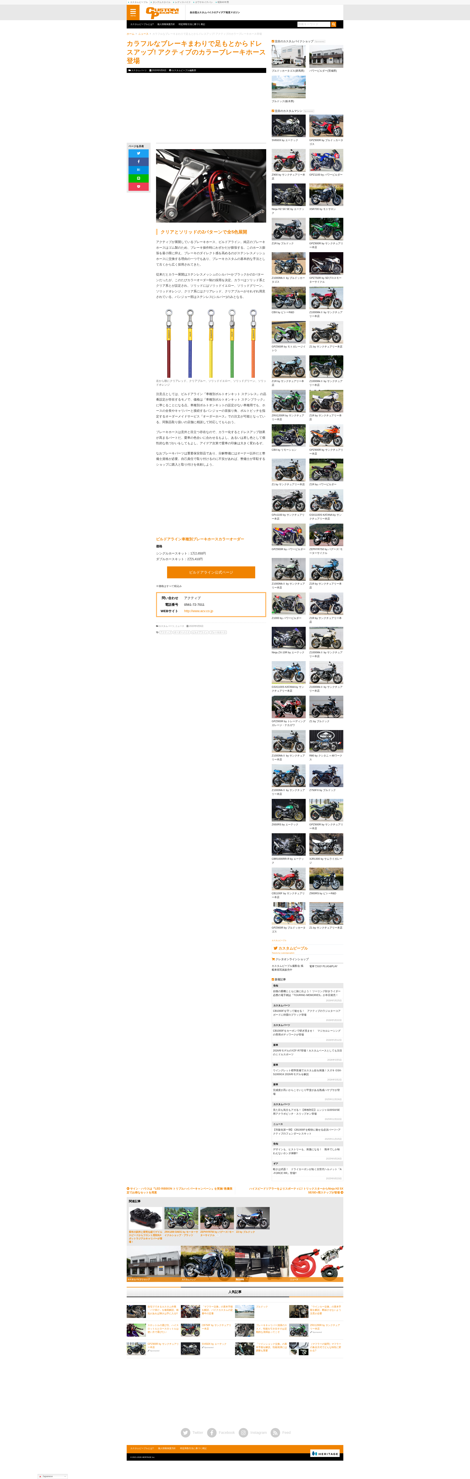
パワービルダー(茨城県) (323, 70)
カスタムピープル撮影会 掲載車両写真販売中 (287, 967)
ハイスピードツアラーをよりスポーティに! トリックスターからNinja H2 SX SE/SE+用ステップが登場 (296, 1190)
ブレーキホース (218, 632)
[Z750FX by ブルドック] (326, 775)
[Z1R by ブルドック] (289, 229)
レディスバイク (183, 2)
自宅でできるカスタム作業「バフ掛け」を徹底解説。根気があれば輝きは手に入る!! (163, 1310)
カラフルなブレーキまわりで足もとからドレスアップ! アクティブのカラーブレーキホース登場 (196, 52)
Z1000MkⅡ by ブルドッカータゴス (288, 279)
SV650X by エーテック (285, 140)
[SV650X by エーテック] (289, 126)
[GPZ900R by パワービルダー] (289, 535)
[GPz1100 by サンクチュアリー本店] (289, 500)
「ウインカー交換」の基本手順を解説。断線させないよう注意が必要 (325, 1310)
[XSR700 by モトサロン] (326, 194)
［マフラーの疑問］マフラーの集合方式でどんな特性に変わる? (325, 1347)
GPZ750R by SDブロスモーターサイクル (325, 279)
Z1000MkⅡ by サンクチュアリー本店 (326, 314)
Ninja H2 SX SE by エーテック (288, 211)
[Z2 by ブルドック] (253, 1218)
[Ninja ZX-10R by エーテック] (289, 638)
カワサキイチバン (204, 2)
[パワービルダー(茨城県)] (326, 56)
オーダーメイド (181, 632)
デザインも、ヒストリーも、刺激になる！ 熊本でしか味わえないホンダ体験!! (306, 1151)
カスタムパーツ (139, 70)
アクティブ (165, 632)
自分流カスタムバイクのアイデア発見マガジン (215, 12)
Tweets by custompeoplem (283, 953)
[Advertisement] (160, 108)
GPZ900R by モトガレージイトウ (289, 348)
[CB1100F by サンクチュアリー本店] (289, 879)
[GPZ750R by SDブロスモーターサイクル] (326, 263)
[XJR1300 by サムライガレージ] (326, 844)
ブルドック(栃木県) (283, 101)
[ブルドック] (244, 1311)
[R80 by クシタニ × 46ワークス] (326, 741)
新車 (275, 1045)
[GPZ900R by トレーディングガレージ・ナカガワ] (289, 707)
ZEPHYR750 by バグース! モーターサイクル (326, 551)
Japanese (47, 1476)
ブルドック (262, 1306)
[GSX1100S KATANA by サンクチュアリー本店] (326, 500)
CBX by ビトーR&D (283, 312)
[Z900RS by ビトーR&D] (326, 879)
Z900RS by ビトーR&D (322, 893)
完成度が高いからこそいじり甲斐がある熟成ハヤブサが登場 (306, 1092)
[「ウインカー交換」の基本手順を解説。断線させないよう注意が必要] (298, 1311)
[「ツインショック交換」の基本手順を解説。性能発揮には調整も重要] (244, 1348)
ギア (275, 1163)
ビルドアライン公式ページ (211, 572)
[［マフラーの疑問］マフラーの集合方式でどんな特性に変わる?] (298, 1348)
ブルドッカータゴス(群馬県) (288, 70)
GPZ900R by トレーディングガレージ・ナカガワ (289, 723)
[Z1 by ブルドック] (326, 707)
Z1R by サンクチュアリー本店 (288, 383)
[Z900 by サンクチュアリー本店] (289, 160)
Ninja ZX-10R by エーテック (288, 652)
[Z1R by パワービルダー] (326, 470)
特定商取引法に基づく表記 (192, 24)
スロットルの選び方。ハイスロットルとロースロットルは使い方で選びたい (163, 1328)
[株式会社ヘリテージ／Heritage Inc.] (325, 1453)
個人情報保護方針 (166, 24)
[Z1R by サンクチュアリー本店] (289, 366)
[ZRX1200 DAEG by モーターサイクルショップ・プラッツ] (181, 1218)
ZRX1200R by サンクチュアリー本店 (288, 417)
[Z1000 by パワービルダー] (289, 603)
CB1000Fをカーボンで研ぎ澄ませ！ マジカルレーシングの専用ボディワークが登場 (307, 1032)
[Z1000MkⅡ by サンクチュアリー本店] (326, 298)
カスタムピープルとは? (142, 24)
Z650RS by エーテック (285, 824)
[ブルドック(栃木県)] (289, 87)
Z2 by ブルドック (245, 1232)
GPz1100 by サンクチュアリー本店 (288, 516)
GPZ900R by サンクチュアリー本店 (326, 245)
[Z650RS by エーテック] (289, 810)
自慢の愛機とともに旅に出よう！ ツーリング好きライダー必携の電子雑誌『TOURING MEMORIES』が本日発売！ (307, 993)
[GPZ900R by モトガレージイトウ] (289, 332)
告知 (275, 985)
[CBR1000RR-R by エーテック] (289, 844)
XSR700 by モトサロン (322, 209)
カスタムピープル (279, 940)
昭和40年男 (223, 2)
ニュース (143, 33)
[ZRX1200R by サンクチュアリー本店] (289, 401)
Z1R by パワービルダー (323, 484)
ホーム (130, 33)
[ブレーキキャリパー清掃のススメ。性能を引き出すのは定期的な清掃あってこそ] (244, 1330)
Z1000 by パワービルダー (286, 618)
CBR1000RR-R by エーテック (288, 860)
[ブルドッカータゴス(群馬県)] (289, 56)
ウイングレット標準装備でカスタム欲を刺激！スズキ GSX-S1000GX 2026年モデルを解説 (307, 1072)
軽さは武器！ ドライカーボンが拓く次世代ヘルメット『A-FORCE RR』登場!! (307, 1171)
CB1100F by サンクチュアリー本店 (288, 895)
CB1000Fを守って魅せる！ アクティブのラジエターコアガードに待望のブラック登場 (307, 1012)
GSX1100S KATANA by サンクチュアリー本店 (325, 516)
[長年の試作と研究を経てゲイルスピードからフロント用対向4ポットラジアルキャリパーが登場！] (145, 1218)
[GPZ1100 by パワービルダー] (326, 160)
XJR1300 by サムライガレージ (325, 860)
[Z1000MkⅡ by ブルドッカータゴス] (289, 263)
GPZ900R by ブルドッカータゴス (326, 142)
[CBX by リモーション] (289, 435)
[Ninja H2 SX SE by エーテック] (289, 194)
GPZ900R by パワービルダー (289, 549)
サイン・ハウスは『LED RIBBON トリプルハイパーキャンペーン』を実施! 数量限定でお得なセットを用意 (179, 1190)
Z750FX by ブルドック (322, 790)
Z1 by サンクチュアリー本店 (325, 346)
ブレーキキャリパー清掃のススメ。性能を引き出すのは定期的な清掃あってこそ (271, 1328)
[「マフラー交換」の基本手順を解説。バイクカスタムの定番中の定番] (190, 1311)
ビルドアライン (200, 632)
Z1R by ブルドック (283, 243)
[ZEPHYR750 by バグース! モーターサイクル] (326, 535)
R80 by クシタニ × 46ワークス (325, 757)
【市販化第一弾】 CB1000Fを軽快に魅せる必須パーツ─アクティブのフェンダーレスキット (307, 1131)
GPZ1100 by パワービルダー (326, 174)
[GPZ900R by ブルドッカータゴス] (326, 126)
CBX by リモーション (284, 449)
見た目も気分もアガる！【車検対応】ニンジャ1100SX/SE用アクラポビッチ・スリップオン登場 (306, 1111)
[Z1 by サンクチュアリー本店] (326, 332)
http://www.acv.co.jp (198, 611)
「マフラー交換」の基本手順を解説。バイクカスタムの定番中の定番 (217, 1310)
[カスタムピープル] (162, 12)
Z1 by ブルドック (319, 721)
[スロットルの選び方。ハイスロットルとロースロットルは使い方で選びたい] (136, 1330)
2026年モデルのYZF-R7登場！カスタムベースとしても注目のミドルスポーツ (307, 1052)
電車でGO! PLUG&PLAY (323, 966)
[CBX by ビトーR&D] (289, 298)
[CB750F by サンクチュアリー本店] (190, 1330)
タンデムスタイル (161, 2)
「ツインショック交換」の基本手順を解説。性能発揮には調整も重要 (271, 1347)
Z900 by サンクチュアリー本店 (288, 176)
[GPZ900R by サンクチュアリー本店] (326, 229)
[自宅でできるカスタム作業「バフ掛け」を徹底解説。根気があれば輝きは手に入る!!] (136, 1311)
